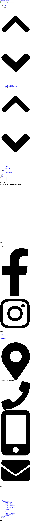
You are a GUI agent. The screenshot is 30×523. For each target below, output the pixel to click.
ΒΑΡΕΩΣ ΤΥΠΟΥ (9, 503)
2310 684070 (5, 2)
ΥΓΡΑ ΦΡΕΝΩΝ (7, 512)
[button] (1, 520)
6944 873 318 (12, 2)
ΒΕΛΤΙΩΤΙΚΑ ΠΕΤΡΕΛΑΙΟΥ (9, 514)
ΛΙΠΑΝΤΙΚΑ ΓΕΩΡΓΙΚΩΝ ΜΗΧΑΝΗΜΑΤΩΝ (11, 86)
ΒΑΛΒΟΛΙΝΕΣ (7, 166)
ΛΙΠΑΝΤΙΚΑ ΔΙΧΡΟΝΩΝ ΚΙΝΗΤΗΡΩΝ (10, 513)
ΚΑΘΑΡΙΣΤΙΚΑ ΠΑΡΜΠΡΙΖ (8, 172)
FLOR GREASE (5, 169)
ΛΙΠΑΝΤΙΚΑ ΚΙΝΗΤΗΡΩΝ (8, 502)
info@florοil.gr (5, 1)
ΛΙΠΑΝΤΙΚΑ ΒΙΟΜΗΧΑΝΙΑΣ (9, 167)
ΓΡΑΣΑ (6, 511)
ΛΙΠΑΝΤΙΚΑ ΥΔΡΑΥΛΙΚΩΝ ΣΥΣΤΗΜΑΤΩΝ (10, 507)
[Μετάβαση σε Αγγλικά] (2, 175)
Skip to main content (6, 0)
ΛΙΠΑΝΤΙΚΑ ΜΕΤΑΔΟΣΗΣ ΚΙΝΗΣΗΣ (10, 505)
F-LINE (4, 170)
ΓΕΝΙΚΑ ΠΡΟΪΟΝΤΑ (7, 173)
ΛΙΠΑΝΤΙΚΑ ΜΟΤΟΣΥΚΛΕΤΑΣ (9, 85)
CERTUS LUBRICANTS (6, 5)
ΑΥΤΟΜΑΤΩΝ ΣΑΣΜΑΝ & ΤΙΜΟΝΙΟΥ (12, 506)
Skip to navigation (2, 0)
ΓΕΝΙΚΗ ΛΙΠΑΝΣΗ (7, 168)
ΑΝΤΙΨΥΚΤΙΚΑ (7, 509)
